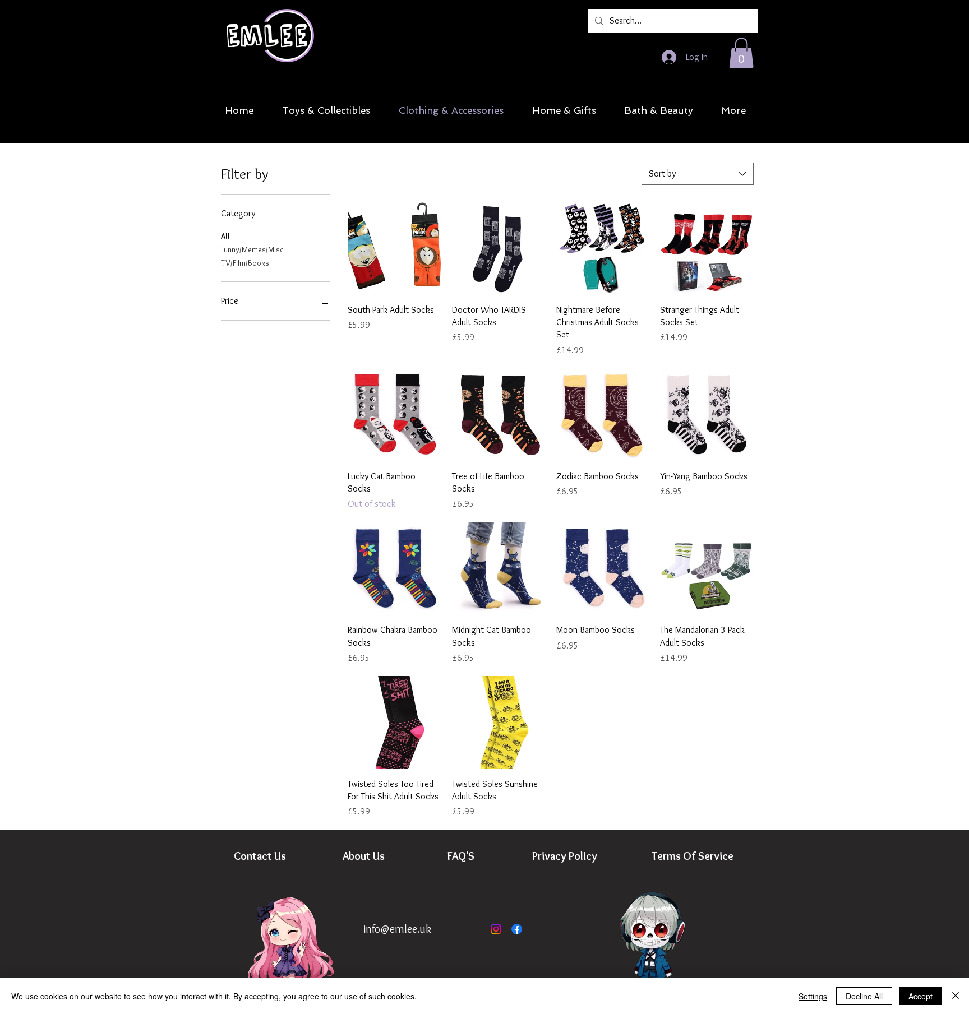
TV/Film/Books (245, 263)
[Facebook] (517, 929)
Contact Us (260, 856)
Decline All (864, 996)
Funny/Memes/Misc (252, 249)
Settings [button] (813, 996)
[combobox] (698, 174)
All (225, 236)
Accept (920, 996)
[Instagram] (496, 929)
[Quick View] (394, 248)
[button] (741, 53)
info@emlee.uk (397, 929)
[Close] (955, 996)
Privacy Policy (564, 856)
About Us (364, 856)
